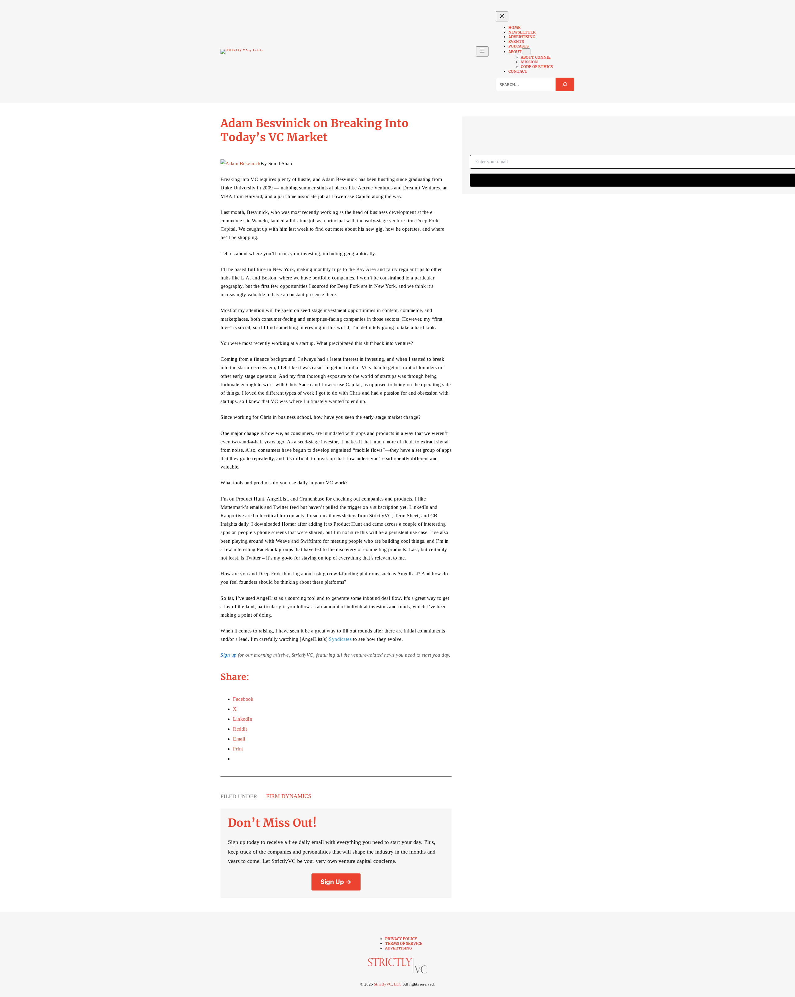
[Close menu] (502, 16)
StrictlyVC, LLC (388, 984)
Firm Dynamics (288, 796)
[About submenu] (526, 51)
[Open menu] (482, 51)
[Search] (565, 84)
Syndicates (340, 639)
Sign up (228, 655)
